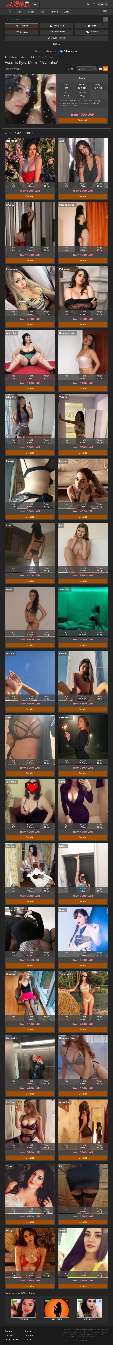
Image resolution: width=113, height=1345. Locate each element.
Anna (62, 1230)
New (20, 12)
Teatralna (23, 26)
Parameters (59, 26)
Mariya (10, 1230)
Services (24, 32)
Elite (42, 12)
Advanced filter (58, 38)
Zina (61, 140)
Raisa (82, 78)
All (10, 12)
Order (71, 68)
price (94, 26)
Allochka (11, 333)
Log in (28, 1339)
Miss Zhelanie (66, 204)
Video (66, 12)
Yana (8, 717)
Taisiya (63, 397)
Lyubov (10, 204)
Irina (8, 525)
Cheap (31, 12)
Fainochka (12, 269)
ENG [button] (103, 4)
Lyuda (62, 461)
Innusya (10, 461)
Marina (10, 653)
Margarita (11, 1038)
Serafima (64, 589)
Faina (9, 589)
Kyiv (35, 4)
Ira (60, 525)
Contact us (30, 1331)
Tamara (10, 910)
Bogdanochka (67, 333)
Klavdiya (10, 974)
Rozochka (11, 140)
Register (29, 1335)
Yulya (9, 1166)
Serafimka (65, 717)
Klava (62, 910)
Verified (54, 12)
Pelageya (64, 269)
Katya (62, 845)
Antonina (64, 1102)
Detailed (82, 120)
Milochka (11, 397)
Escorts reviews (12, 1339)
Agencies (9, 1331)
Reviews (94, 31)
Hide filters (55, 44)
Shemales (9, 1335)
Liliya (62, 781)
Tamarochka (66, 974)
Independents (58, 31)
